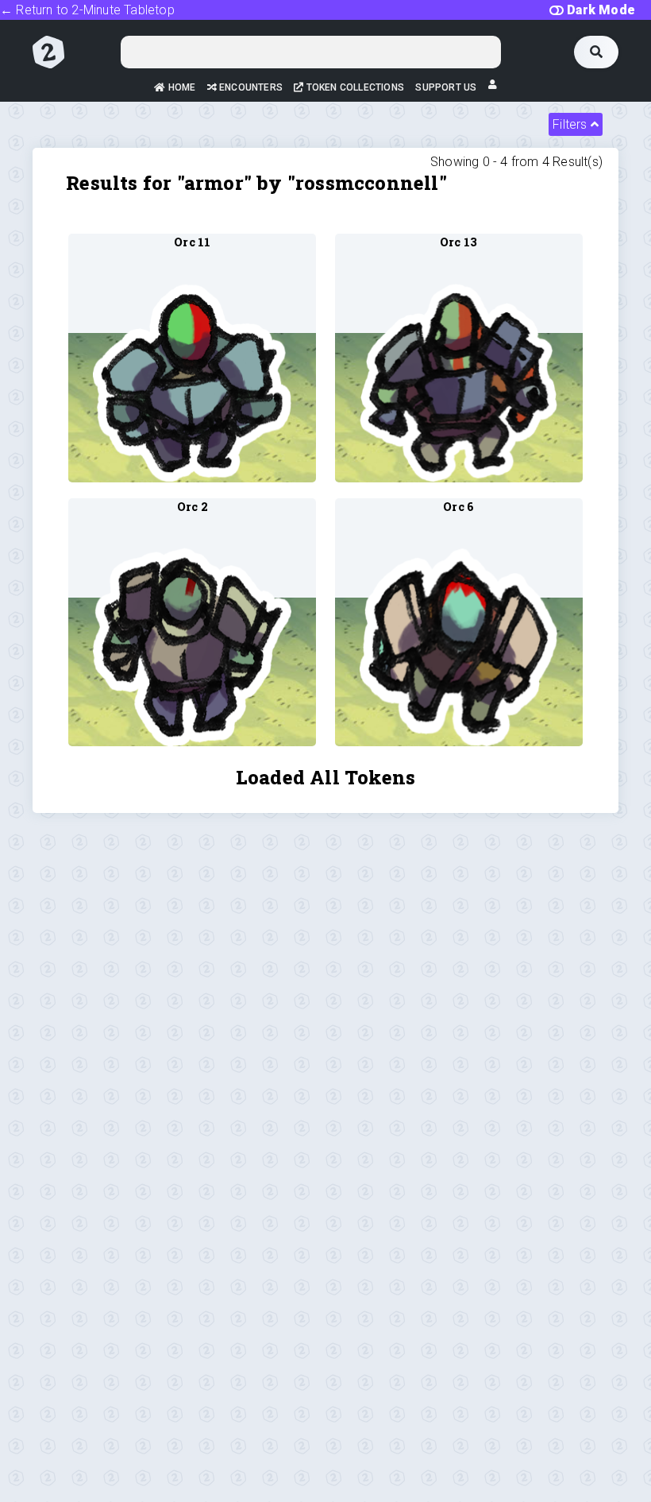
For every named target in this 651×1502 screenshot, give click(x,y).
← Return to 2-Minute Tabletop (87, 9)
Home (180, 87)
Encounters (250, 87)
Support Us (445, 87)
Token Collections (354, 87)
